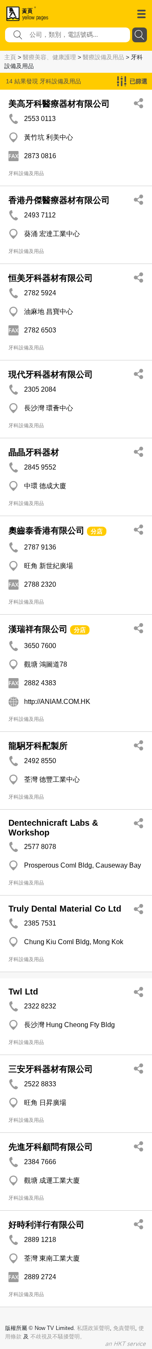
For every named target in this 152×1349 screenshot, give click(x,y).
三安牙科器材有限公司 (50, 1069)
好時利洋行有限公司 (46, 1224)
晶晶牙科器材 (33, 452)
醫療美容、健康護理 (49, 57)
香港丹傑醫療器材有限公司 (59, 200)
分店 (97, 531)
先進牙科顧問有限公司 (50, 1146)
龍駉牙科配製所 (38, 745)
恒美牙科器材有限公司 (50, 278)
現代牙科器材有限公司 (50, 374)
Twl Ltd (23, 991)
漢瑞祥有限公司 (38, 629)
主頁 (10, 57)
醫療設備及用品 (103, 57)
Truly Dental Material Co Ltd (64, 908)
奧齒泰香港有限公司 (46, 530)
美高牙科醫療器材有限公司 (59, 103)
